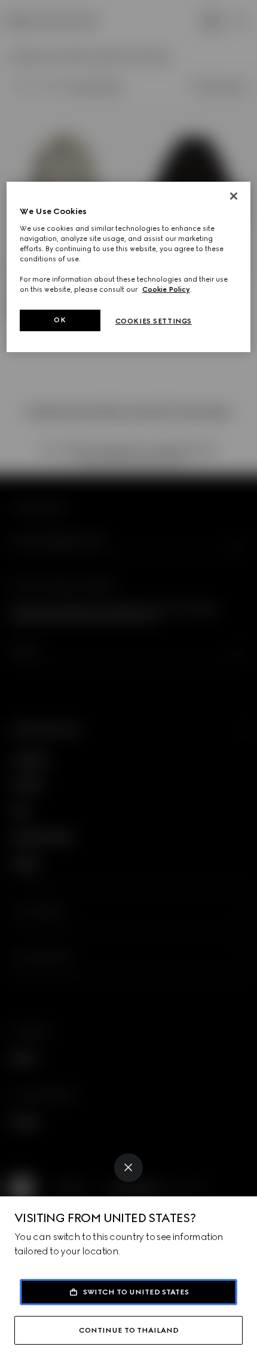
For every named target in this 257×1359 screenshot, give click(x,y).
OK (60, 320)
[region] (129, 267)
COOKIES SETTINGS (153, 321)
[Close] (128, 1167)
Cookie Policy (166, 289)
